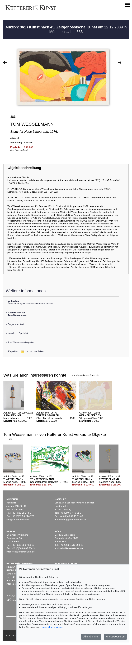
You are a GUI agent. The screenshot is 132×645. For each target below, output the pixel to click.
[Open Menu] (127, 5)
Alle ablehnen (91, 636)
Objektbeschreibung (24, 168)
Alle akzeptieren (115, 636)
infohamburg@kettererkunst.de (70, 519)
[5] (5, 62)
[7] (119, 62)
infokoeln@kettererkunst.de (69, 548)
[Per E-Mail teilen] (21, 351)
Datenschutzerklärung (52, 627)
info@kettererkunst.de (17, 519)
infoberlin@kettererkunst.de (20, 551)
